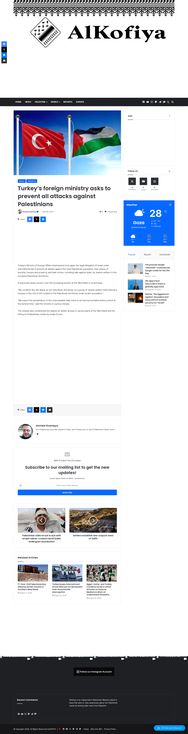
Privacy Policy (110, 729)
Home (18, 102)
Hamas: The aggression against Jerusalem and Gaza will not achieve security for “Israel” (157, 298)
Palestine (40, 102)
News (28, 102)
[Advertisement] (94, 75)
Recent (147, 254)
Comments (165, 254)
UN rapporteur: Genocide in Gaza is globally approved (155, 284)
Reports (67, 102)
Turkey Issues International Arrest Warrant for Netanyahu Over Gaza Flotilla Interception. (67, 588)
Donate (80, 102)
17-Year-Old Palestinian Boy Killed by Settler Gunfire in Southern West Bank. (32, 587)
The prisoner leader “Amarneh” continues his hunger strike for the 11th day (157, 269)
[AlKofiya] (94, 27)
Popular (132, 254)
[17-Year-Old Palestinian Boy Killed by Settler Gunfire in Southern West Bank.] (33, 573)
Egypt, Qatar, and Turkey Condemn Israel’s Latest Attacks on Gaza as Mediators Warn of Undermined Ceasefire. (99, 589)
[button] (169, 728)
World (54, 102)
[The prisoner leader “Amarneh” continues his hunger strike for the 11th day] (135, 268)
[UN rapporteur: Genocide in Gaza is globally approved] (135, 285)
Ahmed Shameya (29, 212)
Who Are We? (96, 729)
